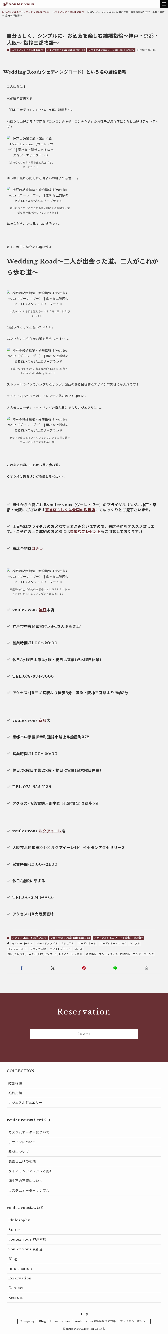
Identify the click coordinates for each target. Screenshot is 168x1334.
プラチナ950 (38, 948)
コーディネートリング (113, 943)
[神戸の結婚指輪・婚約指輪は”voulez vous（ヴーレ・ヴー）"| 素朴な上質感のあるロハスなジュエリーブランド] (18, 4)
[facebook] (81, 1314)
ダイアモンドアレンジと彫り (30, 1171)
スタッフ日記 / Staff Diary (68, 11)
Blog (12, 1259)
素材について (18, 1152)
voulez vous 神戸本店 (27, 1239)
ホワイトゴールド (60, 948)
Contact (16, 1288)
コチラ (37, 548)
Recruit (15, 1298)
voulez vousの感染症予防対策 (95, 1321)
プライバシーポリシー (134, 1321)
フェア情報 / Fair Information (66, 49)
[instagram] (86, 1314)
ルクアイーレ (50, 831)
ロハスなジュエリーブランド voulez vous (26, 11)
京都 (43, 720)
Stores (14, 1230)
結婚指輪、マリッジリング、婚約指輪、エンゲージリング (120, 954)
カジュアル (67, 943)
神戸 (43, 610)
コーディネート (87, 943)
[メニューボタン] (164, 4)
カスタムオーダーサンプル (29, 1190)
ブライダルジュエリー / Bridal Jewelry (111, 49)
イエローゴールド (22, 943)
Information (20, 1269)
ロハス (78, 948)
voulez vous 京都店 (25, 1249)
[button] (21, 968)
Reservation (20, 1278)
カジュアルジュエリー (25, 1103)
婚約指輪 (15, 1093)
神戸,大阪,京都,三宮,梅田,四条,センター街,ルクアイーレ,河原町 (45, 954)
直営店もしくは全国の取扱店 (70, 510)
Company (27, 1321)
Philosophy (19, 1220)
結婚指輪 (15, 1083)
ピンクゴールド (17, 948)
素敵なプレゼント (85, 531)
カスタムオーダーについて (29, 1132)
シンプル (134, 943)
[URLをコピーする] (146, 968)
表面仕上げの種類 (22, 1161)
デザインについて (22, 1142)
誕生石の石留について (25, 1181)
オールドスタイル (47, 943)
